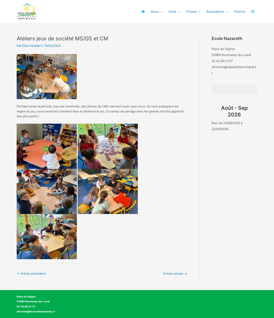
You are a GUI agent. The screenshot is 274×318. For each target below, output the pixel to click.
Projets (191, 11)
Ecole (173, 11)
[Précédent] (216, 111)
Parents (239, 11)
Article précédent (31, 273)
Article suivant (175, 273)
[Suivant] (252, 111)
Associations (215, 11)
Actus (155, 11)
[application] (161, 12)
